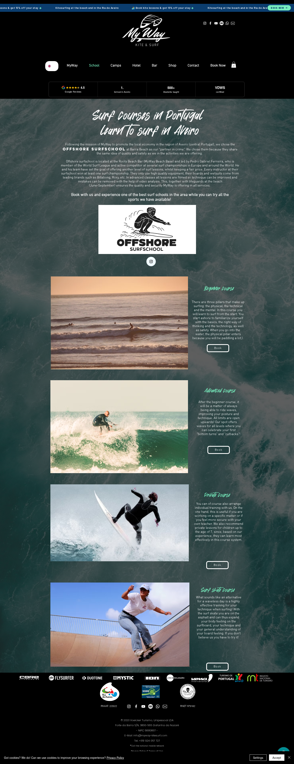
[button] (233, 65)
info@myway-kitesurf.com (150, 735)
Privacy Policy (115, 758)
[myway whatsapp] (227, 23)
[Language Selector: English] (51, 66)
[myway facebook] (210, 23)
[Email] (233, 23)
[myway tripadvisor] (222, 23)
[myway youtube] (216, 23)
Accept (276, 758)
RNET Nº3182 (187, 706)
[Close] (289, 757)
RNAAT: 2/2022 (109, 706)
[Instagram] (151, 261)
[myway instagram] (205, 23)
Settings (258, 758)
